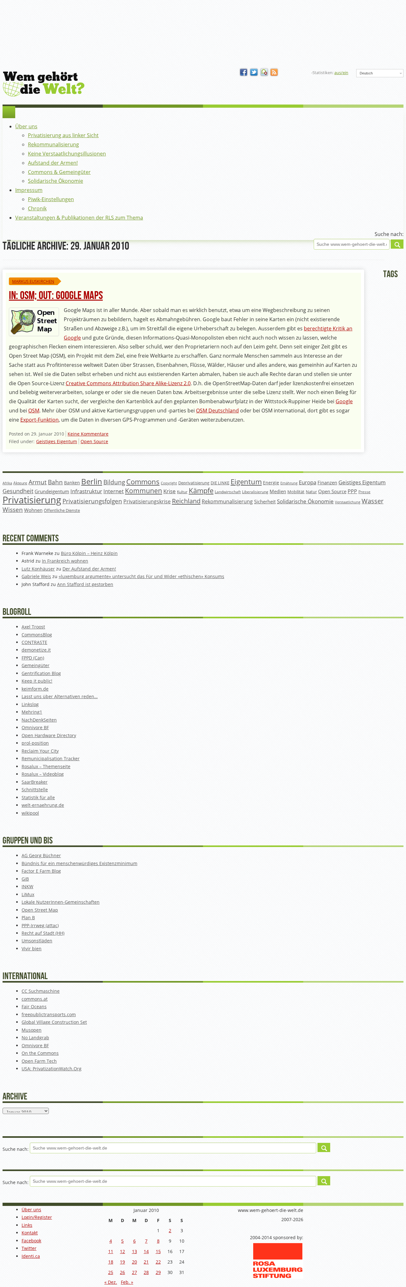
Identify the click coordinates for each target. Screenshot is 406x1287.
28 (146, 1272)
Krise (169, 491)
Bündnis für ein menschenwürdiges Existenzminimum (79, 863)
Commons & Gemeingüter (59, 172)
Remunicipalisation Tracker (51, 758)
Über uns (26, 126)
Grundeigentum (52, 491)
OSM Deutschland (217, 410)
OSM (33, 410)
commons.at (35, 999)
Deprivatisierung (193, 483)
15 (158, 1251)
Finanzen (327, 482)
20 (134, 1262)
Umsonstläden (37, 941)
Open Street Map (40, 910)
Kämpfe (201, 490)
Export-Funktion (39, 419)
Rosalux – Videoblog (43, 774)
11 (110, 1251)
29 (158, 1272)
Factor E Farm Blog (41, 871)
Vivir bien (32, 949)
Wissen (13, 510)
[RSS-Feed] (274, 72)
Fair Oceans (34, 1006)
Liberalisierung (255, 491)
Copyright (169, 483)
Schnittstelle (35, 790)
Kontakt (30, 1233)
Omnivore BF (35, 727)
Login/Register (37, 1217)
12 (122, 1251)
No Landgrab (35, 1038)
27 (134, 1272)
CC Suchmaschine (41, 991)
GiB (25, 879)
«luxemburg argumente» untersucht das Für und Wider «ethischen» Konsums (141, 576)
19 (122, 1262)
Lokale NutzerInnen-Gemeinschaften (61, 902)
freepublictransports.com (49, 1014)
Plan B (28, 917)
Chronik (37, 208)
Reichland (186, 500)
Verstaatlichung (347, 502)
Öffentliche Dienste (62, 510)
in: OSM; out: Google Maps (56, 296)
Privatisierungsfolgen (92, 501)
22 (158, 1262)
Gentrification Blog (41, 673)
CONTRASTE (34, 642)
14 (146, 1251)
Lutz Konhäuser (38, 569)
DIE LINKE (220, 483)
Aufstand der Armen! (53, 162)
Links (27, 1225)
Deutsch (366, 73)
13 (134, 1251)
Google (344, 401)
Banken (72, 483)
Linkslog (30, 704)
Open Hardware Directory (49, 735)
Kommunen (143, 490)
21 (146, 1262)
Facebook (31, 1241)
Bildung (114, 482)
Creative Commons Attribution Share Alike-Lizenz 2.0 (128, 383)
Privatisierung (32, 500)
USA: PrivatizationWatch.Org (52, 1069)
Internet (113, 491)
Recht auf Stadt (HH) (43, 933)
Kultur (182, 491)
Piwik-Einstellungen (51, 199)
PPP (352, 491)
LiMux (28, 894)
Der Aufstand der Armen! (89, 569)
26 (122, 1272)
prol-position (35, 743)
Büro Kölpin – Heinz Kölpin (89, 553)
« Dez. (110, 1282)
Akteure (20, 483)
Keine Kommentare (88, 434)
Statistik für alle (38, 797)
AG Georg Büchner (41, 855)
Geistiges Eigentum (56, 441)
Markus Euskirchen (33, 281)
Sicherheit (265, 501)
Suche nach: (389, 234)
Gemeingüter (35, 665)
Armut (38, 482)
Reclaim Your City (40, 751)
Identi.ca (31, 1256)
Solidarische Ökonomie (55, 180)
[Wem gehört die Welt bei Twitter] (254, 72)
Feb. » (127, 1282)
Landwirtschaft (228, 491)
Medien (278, 491)
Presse (364, 491)
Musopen (32, 1030)
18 (110, 1262)
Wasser (372, 501)
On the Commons (40, 1053)
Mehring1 (32, 712)
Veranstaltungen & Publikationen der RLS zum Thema (79, 217)
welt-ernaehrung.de (43, 805)
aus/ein (341, 72)
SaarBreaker (35, 782)
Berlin (91, 481)
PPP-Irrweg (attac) (40, 925)
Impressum (29, 190)
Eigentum (246, 481)
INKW (27, 886)
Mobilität (295, 491)
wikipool (30, 813)
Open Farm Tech (39, 1061)
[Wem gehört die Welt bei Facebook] (244, 72)
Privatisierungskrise (147, 501)
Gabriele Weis (36, 576)
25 (110, 1272)
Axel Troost (33, 627)
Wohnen (33, 510)
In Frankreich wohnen (65, 561)
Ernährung (289, 483)
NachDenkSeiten (39, 720)
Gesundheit (18, 491)
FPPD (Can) (33, 658)
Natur (311, 491)
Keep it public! (37, 681)
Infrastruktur (86, 491)
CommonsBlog (37, 635)
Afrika (7, 483)
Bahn (55, 482)
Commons (143, 481)
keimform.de (35, 689)
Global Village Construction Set (54, 1022)
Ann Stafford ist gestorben (85, 584)
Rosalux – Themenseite (46, 766)
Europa (307, 482)
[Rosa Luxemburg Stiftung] (277, 1277)
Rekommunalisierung (53, 144)
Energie (271, 483)
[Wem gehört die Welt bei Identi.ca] (264, 72)
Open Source (94, 441)
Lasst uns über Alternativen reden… (60, 696)
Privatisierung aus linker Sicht (63, 135)
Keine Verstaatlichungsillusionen (67, 153)
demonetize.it (36, 650)
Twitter (29, 1248)
